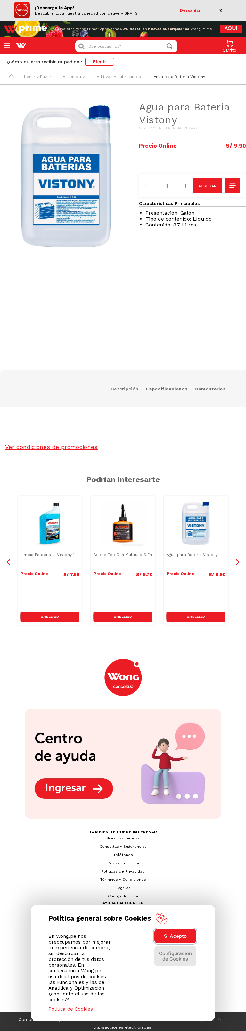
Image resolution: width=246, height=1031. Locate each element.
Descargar (190, 10)
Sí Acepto (175, 936)
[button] (233, 186)
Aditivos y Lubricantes (119, 76)
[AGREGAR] (207, 185)
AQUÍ (231, 28)
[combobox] (126, 46)
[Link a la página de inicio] (11, 77)
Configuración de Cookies (175, 956)
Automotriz (74, 76)
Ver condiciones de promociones (51, 447)
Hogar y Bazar (37, 76)
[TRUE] (49, 617)
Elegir (99, 61)
